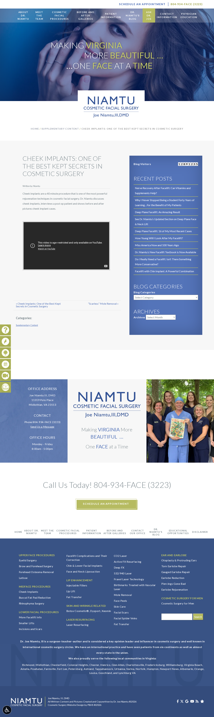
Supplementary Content (60, 128)
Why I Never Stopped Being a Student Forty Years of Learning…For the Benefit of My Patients (164, 202)
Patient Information (91, 532)
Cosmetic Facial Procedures (68, 532)
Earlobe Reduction (172, 577)
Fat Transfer (74, 597)
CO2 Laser (120, 555)
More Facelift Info (30, 617)
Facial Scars (121, 612)
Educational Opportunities (178, 532)
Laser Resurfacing (77, 624)
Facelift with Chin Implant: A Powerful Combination (164, 271)
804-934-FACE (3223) (46, 422)
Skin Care (120, 606)
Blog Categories (144, 292)
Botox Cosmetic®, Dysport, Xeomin (88, 610)
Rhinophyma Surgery (31, 603)
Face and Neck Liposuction (83, 571)
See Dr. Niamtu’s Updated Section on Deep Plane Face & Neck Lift (165, 221)
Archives (139, 317)
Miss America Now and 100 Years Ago (157, 245)
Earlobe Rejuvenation (174, 589)
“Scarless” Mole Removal (102, 303)
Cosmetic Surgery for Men (177, 603)
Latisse (23, 577)
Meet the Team (47, 532)
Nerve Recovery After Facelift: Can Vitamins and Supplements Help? (163, 190)
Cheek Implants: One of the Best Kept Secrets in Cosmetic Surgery (38, 305)
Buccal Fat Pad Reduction (35, 597)
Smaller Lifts (26, 623)
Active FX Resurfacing (127, 561)
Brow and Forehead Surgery (36, 566)
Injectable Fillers (76, 585)
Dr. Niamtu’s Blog (155, 532)
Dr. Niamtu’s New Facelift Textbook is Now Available (165, 252)
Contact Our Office (137, 532)
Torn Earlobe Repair (173, 566)
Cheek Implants (28, 591)
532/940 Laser (123, 573)
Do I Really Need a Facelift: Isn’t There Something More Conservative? (163, 262)
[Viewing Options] (7, 709)
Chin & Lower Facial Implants (84, 565)
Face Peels (120, 600)
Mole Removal (123, 594)
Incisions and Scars (30, 628)
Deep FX (119, 567)
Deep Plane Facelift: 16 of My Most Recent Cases (163, 231)
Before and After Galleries (114, 532)
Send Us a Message (42, 426)
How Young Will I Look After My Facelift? (159, 238)
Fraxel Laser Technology (129, 579)
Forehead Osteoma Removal (36, 572)
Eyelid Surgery (28, 560)
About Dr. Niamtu (31, 532)
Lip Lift (70, 591)
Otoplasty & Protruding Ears (179, 560)
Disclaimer (200, 532)
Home (35, 128)
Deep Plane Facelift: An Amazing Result (157, 212)
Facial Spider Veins (125, 618)
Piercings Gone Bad (173, 583)
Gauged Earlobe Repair (175, 572)
